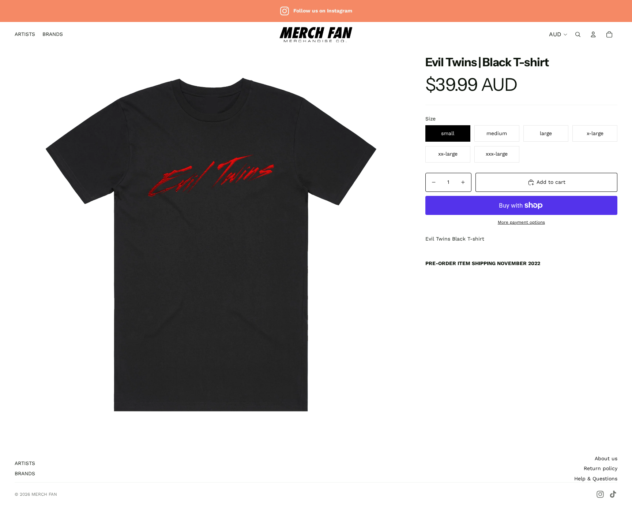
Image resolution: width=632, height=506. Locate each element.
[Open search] (578, 34)
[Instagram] (600, 494)
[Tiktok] (613, 494)
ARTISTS (25, 463)
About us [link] (606, 458)
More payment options (521, 222)
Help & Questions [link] (595, 478)
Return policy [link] (600, 468)
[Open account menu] (593, 34)
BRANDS (25, 473)
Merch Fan (44, 494)
